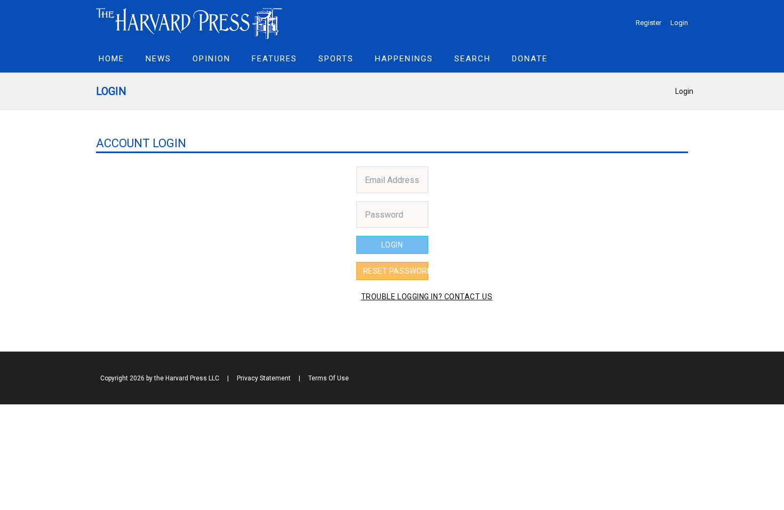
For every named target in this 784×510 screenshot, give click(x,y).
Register (648, 23)
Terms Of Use (328, 378)
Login (679, 22)
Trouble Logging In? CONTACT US (393, 296)
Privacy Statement (264, 378)
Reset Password (395, 271)
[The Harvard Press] (189, 21)
